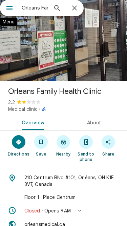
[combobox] (35, 8)
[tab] (31, 122)
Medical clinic (23, 109)
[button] (63, 211)
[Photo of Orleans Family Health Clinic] (63, 40)
